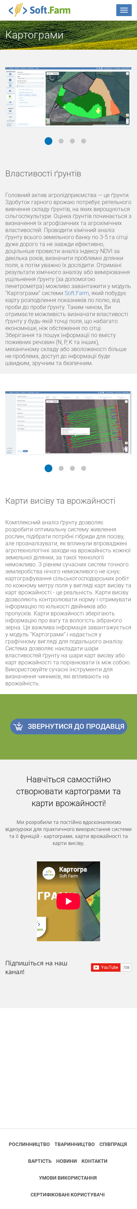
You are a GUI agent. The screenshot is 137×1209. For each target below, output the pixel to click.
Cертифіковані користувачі (68, 1194)
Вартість (40, 1161)
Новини (66, 1161)
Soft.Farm (43, 10)
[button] (48, 141)
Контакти (94, 1161)
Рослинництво (29, 1144)
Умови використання (68, 1178)
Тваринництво (74, 1144)
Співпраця (113, 1144)
